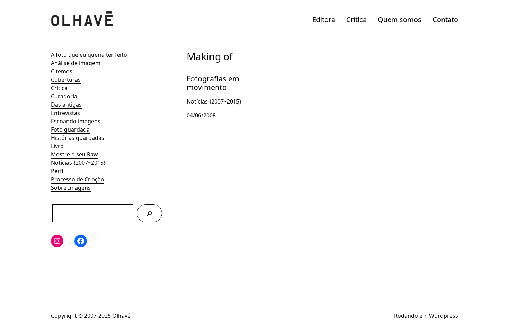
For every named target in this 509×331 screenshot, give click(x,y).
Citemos (61, 71)
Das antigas (66, 104)
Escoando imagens (75, 121)
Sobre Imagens (71, 187)
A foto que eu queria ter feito (89, 55)
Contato (445, 19)
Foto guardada (70, 129)
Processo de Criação (77, 179)
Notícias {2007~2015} (78, 163)
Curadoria (64, 96)
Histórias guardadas (77, 138)
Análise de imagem (75, 63)
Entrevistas (65, 113)
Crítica (356, 19)
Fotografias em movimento (206, 77)
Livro (57, 146)
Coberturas (66, 79)
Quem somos (399, 19)
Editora (323, 19)
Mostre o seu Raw (74, 154)
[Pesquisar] (149, 213)
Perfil (58, 171)
